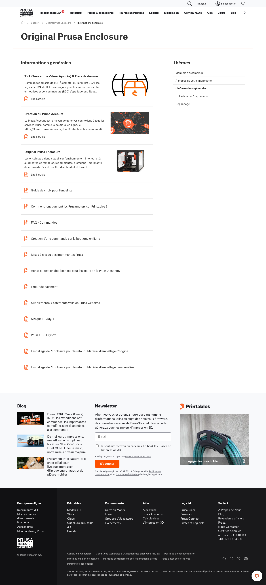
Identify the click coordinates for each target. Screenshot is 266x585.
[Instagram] (231, 559)
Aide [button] (210, 12)
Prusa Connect (189, 518)
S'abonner (107, 463)
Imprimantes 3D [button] (52, 12)
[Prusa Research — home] (26, 13)
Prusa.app (186, 514)
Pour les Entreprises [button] (131, 12)
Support (35, 22)
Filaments (23, 522)
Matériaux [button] (75, 12)
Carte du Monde (115, 509)
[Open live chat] (257, 576)
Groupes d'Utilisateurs (119, 518)
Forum (109, 514)
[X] (239, 559)
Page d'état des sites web (176, 558)
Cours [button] (221, 12)
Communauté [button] (193, 12)
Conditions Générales (79, 553)
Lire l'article (38, 98)
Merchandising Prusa (30, 531)
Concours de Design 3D (80, 524)
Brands (71, 531)
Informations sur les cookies (83, 558)
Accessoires (25, 526)
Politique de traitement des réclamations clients (130, 558)
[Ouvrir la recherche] (189, 4)
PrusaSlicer (187, 509)
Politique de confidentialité (179, 553)
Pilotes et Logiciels (192, 522)
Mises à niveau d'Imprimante (26, 516)
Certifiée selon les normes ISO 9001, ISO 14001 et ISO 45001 (232, 535)
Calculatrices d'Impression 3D (153, 520)
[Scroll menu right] (245, 12)
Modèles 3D (75, 509)
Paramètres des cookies (80, 563)
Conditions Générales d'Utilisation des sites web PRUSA (128, 553)
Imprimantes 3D (27, 509)
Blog (221, 514)
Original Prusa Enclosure (58, 22)
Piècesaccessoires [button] (100, 12)
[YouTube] (246, 559)
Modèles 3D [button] (171, 12)
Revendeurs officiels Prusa (231, 520)
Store (70, 514)
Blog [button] (233, 12)
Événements (113, 522)
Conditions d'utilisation (127, 474)
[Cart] (242, 4)
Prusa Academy (153, 514)
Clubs (71, 518)
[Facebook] (224, 559)
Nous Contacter (228, 526)
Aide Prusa (150, 509)
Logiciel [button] (154, 12)
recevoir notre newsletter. (138, 456)
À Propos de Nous (229, 509)
